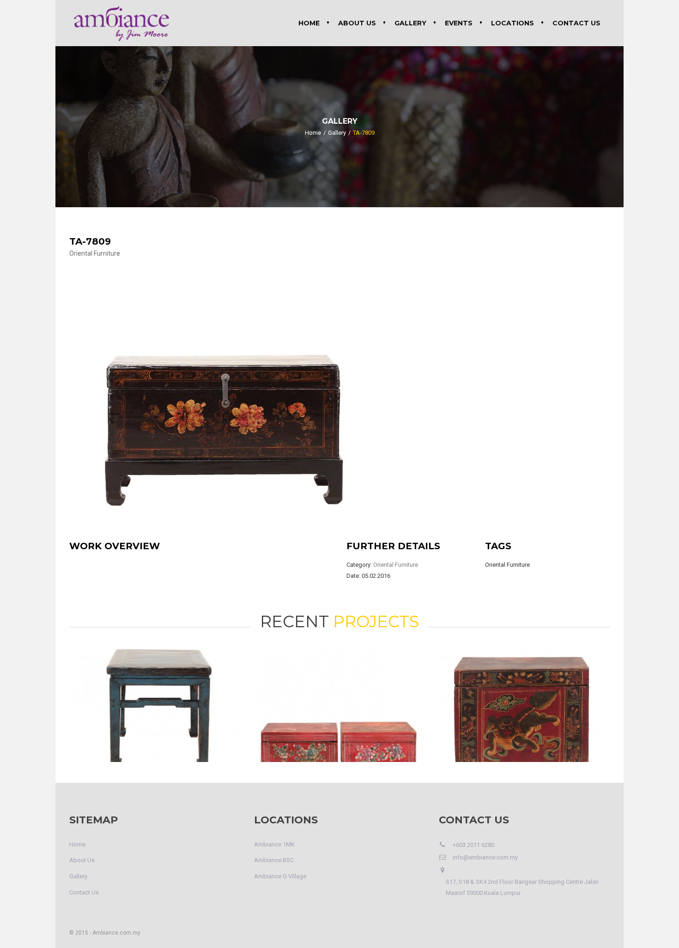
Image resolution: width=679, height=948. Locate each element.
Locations (512, 23)
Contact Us (576, 23)
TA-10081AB (339, 700)
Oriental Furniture (94, 253)
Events (459, 23)
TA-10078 (521, 700)
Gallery (410, 23)
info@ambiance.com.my (485, 857)
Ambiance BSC (274, 860)
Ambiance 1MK (274, 844)
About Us (357, 23)
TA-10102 (158, 700)
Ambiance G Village (280, 876)
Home (309, 23)
